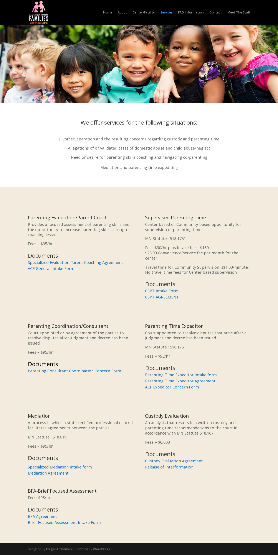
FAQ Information (191, 12)
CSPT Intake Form (162, 290)
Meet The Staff (238, 12)
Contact (215, 12)
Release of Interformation (169, 467)
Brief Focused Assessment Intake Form (64, 522)
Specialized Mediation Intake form (60, 467)
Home (107, 12)
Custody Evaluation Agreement (174, 460)
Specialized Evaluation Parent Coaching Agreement (75, 262)
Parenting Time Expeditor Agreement (180, 380)
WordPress (101, 549)
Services (166, 12)
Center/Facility (144, 12)
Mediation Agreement (48, 473)
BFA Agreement (42, 516)
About (122, 12)
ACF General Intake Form (51, 268)
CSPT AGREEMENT (162, 297)
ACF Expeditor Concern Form (172, 387)
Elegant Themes (59, 549)
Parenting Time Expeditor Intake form (181, 374)
